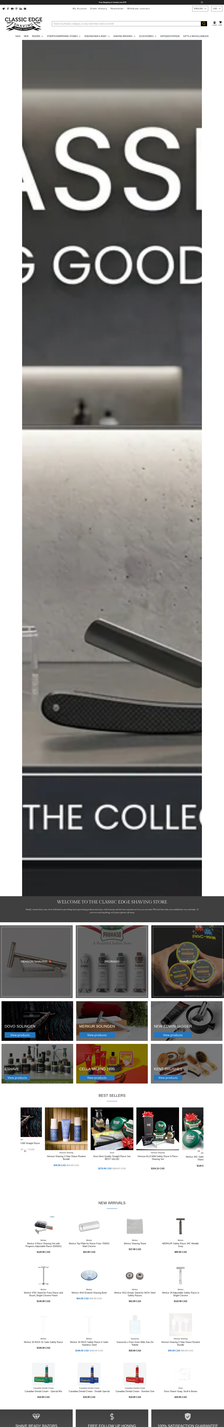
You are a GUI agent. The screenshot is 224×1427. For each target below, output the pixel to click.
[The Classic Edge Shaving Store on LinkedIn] (20, 8)
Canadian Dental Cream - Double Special (89, 1391)
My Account (80, 8)
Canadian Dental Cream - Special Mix (43, 1391)
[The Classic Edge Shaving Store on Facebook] (8, 8)
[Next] (198, 1151)
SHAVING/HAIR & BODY (95, 36)
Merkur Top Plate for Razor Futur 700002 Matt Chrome (89, 1244)
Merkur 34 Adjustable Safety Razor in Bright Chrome (180, 1294)
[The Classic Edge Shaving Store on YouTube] (12, 8)
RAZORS (36, 36)
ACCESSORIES (146, 36)
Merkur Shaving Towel (135, 1243)
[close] (201, 2)
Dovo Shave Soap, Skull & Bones (180, 1391)
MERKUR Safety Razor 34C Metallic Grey (180, 1244)
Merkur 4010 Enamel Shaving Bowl (89, 1292)
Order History (98, 8)
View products (20, 1035)
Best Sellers (112, 1095)
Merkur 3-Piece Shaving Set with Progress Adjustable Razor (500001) (43, 1244)
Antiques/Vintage (170, 36)
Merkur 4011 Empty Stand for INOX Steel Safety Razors (134, 1294)
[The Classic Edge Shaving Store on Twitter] (3, 8)
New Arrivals (112, 1203)
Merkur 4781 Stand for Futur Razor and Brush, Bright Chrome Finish (43, 1294)
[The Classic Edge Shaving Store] (24, 23)
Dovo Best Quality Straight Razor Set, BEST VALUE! (112, 1157)
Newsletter (117, 8)
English (198, 8)
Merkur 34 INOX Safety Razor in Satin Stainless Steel (89, 1343)
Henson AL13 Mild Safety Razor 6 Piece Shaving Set (158, 1157)
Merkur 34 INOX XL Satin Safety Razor (43, 1342)
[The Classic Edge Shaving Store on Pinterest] (16, 8)
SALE (18, 36)
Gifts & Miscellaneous (196, 36)
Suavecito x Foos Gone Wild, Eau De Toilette (134, 1343)
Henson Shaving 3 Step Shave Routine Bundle (66, 1157)
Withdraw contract (138, 8)
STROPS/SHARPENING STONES (62, 36)
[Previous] (25, 1151)
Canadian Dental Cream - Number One (135, 1391)
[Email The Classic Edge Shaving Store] (25, 8)
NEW (26, 36)
